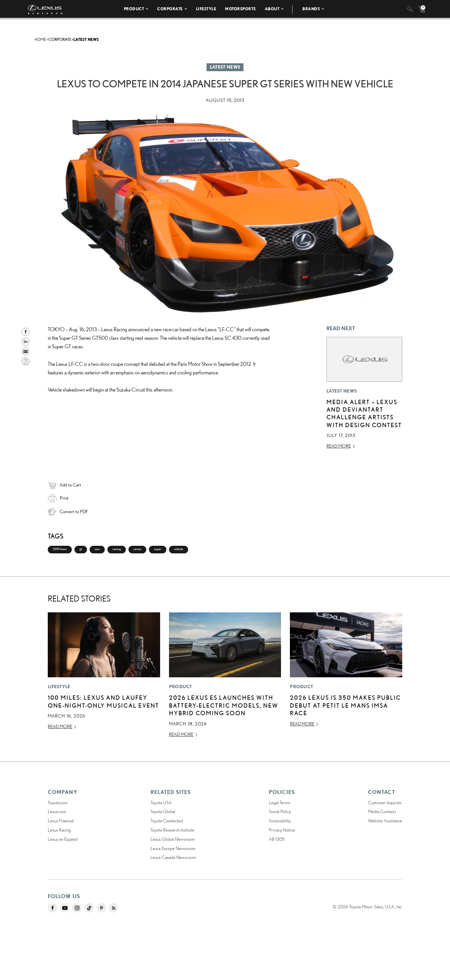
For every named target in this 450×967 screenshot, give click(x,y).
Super (157, 549)
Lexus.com (57, 811)
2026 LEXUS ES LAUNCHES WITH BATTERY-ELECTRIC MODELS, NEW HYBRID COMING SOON (223, 705)
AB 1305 (277, 839)
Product (134, 9)
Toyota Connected (167, 820)
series (137, 549)
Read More (338, 446)
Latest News (86, 39)
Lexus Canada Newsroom (173, 857)
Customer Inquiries (385, 802)
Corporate (170, 9)
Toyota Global (163, 811)
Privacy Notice (282, 830)
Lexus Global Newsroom (173, 839)
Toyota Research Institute (172, 830)
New (97, 549)
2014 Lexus (60, 549)
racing (116, 549)
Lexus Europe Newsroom (173, 848)
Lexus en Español (63, 839)
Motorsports (240, 9)
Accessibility (280, 820)
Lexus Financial (61, 820)
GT (80, 549)
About (272, 9)
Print (64, 498)
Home (40, 39)
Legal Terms (279, 802)
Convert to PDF (74, 511)
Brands (311, 9)
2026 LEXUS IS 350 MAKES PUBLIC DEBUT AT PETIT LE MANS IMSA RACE (345, 705)
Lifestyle (206, 9)
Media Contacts (382, 811)
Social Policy (280, 811)
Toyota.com (58, 802)
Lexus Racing (59, 830)
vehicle (178, 549)
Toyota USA (161, 802)
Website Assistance (385, 820)
